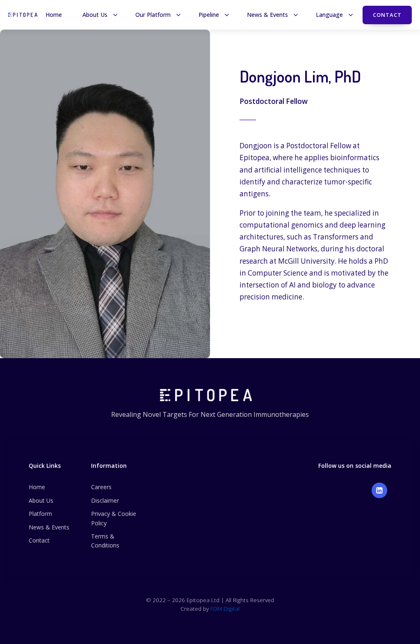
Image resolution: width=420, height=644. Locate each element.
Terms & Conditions (105, 540)
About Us (41, 500)
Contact (387, 14)
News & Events (49, 527)
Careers (101, 487)
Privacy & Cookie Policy (113, 518)
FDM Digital (225, 608)
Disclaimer (105, 500)
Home (37, 487)
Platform (40, 514)
